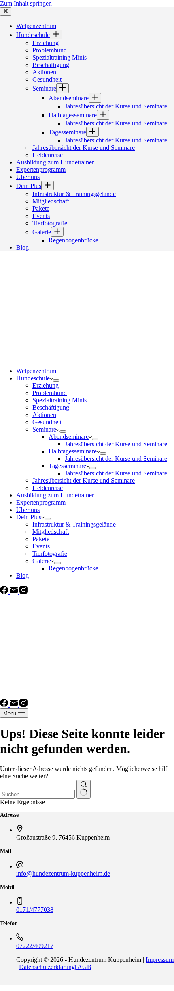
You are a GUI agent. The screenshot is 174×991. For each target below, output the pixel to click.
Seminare (44, 429)
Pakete (40, 538)
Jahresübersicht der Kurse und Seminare (116, 443)
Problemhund (49, 392)
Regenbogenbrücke (73, 568)
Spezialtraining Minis (59, 400)
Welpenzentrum (36, 370)
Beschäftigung (50, 407)
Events (41, 546)
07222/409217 (34, 945)
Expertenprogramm (41, 502)
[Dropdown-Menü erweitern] (56, 380)
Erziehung (45, 385)
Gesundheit (47, 422)
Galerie (41, 560)
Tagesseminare (67, 465)
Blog (22, 575)
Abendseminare (69, 436)
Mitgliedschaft (50, 531)
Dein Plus (28, 517)
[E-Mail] (14, 591)
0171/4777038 (34, 909)
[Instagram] (23, 591)
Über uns (28, 509)
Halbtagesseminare (73, 451)
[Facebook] (5, 591)
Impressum (160, 959)
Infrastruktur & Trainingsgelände (74, 524)
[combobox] (37, 794)
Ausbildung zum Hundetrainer (55, 495)
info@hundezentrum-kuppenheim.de (63, 873)
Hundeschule (33, 378)
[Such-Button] (83, 789)
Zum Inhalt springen (26, 3)
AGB (83, 966)
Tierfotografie (49, 553)
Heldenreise (47, 487)
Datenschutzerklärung (47, 966)
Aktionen (44, 414)
